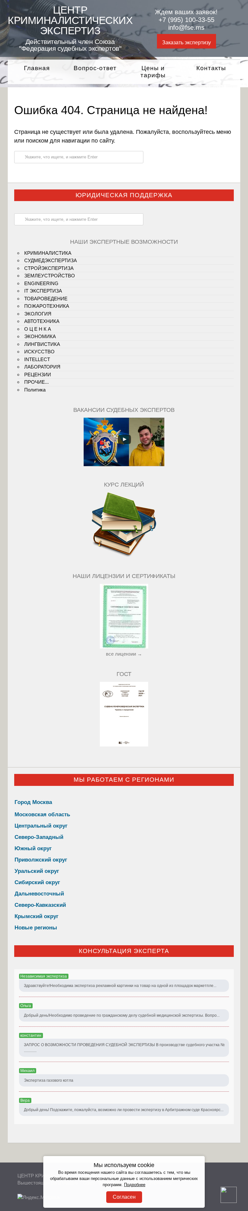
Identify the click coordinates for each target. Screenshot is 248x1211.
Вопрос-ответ (95, 68)
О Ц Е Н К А (37, 329)
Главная (37, 68)
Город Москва (33, 802)
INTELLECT (37, 359)
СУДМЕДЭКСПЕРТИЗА (50, 260)
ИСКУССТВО (39, 351)
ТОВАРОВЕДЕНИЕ (45, 298)
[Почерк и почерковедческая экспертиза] (124, 556)
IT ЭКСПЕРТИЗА (43, 291)
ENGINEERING (41, 283)
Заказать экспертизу (186, 42)
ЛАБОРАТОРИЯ (42, 367)
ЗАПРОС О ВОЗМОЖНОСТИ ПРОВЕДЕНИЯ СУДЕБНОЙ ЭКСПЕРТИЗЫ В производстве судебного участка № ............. (124, 1048)
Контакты (211, 68)
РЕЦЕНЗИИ (37, 374)
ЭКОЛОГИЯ (37, 313)
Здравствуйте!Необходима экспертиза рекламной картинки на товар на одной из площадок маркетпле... (120, 985)
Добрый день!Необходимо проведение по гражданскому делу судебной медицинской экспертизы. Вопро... (122, 1015)
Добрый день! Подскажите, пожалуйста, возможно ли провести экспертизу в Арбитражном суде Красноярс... (123, 1110)
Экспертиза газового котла (48, 1080)
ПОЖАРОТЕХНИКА (46, 306)
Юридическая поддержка (124, 195)
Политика (35, 389)
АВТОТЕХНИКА (41, 321)
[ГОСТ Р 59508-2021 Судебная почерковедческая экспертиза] (124, 744)
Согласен (124, 1197)
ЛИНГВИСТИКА (42, 344)
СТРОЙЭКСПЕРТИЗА (49, 268)
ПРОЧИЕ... (36, 382)
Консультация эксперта (124, 951)
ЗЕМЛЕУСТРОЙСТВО (49, 275)
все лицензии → (124, 654)
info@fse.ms (186, 27)
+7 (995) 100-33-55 (186, 19)
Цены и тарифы (153, 72)
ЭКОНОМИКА (40, 336)
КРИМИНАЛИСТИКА (47, 253)
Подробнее (134, 1185)
